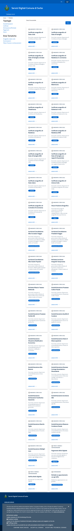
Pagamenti (6, 30)
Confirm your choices (21, 527)
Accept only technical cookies (55, 527)
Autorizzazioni (7, 41)
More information (59, 512)
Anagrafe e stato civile (9, 39)
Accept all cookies (37, 527)
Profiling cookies (12, 523)
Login (67, 2)
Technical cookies (13, 515)
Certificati (5, 26)
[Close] (69, 506)
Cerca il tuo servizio (31, 20)
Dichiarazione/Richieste (9, 28)
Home (4, 18)
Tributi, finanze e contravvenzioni (12, 43)
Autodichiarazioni (8, 24)
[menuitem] (10, 14)
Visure (5, 32)
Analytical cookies (13, 519)
